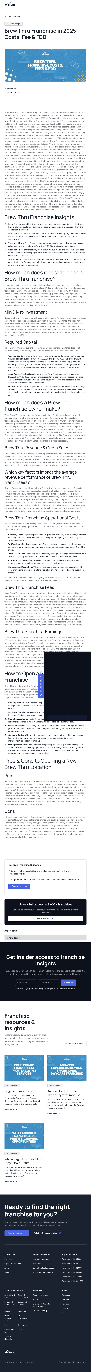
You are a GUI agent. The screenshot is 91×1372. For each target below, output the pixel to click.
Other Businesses (22, 1317)
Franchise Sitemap (40, 1311)
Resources (9, 1259)
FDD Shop (37, 1299)
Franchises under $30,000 (72, 1272)
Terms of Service (79, 1362)
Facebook (66, 1295)
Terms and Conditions (67, 989)
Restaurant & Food (9, 1331)
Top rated (37, 1263)
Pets (6, 1325)
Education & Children (22, 1303)
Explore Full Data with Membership (41, 1305)
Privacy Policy (64, 1362)
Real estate (22, 1325)
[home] (11, 4)
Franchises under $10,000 (72, 1263)
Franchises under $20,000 (72, 1268)
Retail (20, 1330)
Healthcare (22, 1311)
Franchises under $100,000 (72, 1281)
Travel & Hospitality (9, 1337)
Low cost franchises (41, 1259)
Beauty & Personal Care (23, 1296)
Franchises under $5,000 (71, 1259)
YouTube (65, 1299)
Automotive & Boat (10, 1296)
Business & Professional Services (10, 1304)
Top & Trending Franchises (43, 1272)
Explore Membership (13, 1263)
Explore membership (16, 1233)
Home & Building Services (8, 1318)
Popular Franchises (40, 1295)
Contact (8, 1272)
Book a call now (19, 886)
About (7, 1268)
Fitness (7, 1311)
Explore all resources (74, 1043)
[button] (84, 5)
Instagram (65, 1304)
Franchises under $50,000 (72, 1277)
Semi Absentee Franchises (43, 1268)
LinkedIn (65, 1308)
